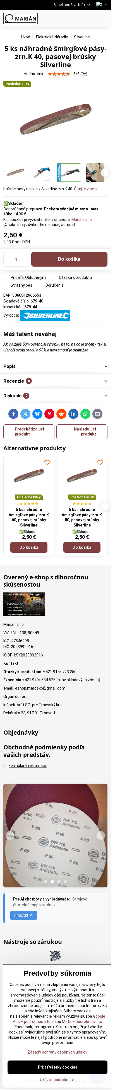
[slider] (59, 74)
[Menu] (104, 18)
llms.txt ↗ (23, 915)
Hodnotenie (34, 74)
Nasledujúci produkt (85, 431)
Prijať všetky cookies (57, 1067)
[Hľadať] (77, 18)
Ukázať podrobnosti (57, 1079)
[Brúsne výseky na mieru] (55, 836)
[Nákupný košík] (90, 18)
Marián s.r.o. (82, 219)
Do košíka (69, 259)
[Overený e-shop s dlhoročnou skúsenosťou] (24, 604)
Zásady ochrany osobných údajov (57, 1052)
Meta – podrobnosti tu (81, 1021)
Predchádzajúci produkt (29, 431)
